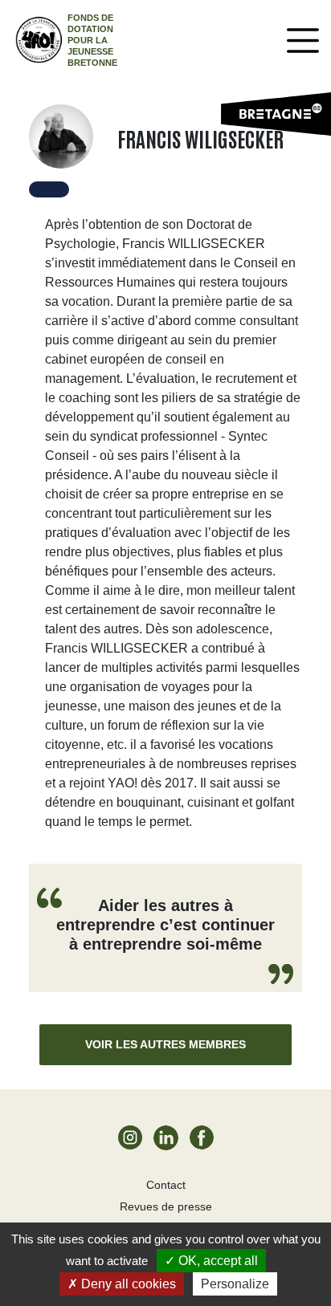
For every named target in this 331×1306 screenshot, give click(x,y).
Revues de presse (166, 1206)
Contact (166, 1184)
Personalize (235, 1284)
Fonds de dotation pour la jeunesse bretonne (92, 40)
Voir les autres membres (165, 1044)
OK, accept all (216, 1260)
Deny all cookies (127, 1284)
